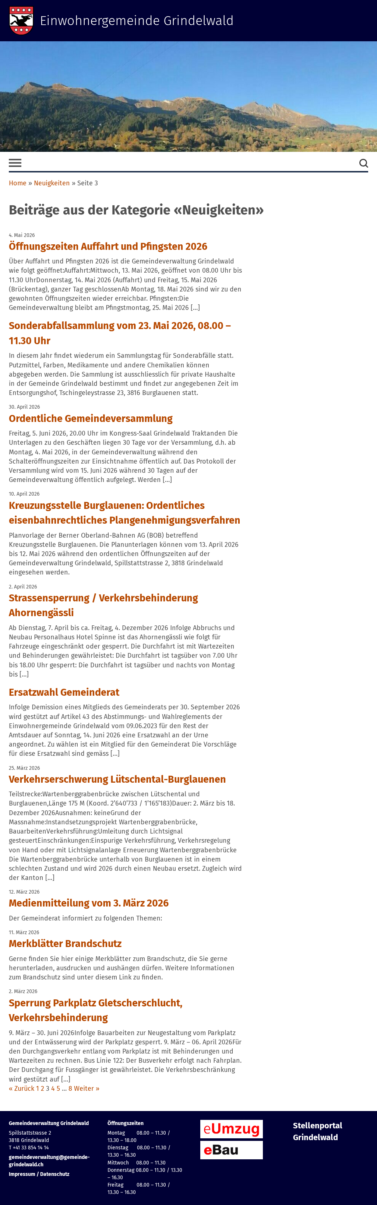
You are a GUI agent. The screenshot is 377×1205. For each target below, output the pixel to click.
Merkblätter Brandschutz (65, 944)
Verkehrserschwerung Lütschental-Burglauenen (117, 779)
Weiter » (86, 1088)
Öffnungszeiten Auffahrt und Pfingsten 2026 (108, 246)
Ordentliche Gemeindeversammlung (91, 419)
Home (18, 183)
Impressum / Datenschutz (39, 1174)
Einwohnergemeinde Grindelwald (137, 21)
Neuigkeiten (52, 183)
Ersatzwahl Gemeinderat (64, 692)
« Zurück (21, 1088)
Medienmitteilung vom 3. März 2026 (89, 903)
